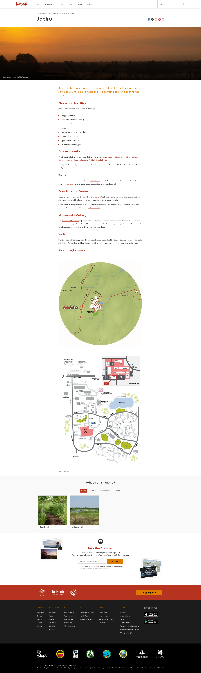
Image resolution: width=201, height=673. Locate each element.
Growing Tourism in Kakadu (129, 629)
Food (118, 491)
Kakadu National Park (21, 4)
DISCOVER (40, 608)
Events (51, 619)
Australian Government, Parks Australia (42, 592)
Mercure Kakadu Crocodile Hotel (120, 157)
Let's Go (115, 561)
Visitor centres (69, 626)
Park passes (68, 623)
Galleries (52, 626)
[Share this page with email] (163, 19)
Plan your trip (69, 612)
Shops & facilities (86, 619)
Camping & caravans (87, 612)
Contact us (123, 619)
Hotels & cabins (85, 616)
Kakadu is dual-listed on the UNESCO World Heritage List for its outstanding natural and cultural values (73, 592)
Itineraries (52, 623)
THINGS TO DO (54, 608)
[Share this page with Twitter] (152, 19)
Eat (81, 623)
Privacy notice (125, 633)
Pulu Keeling (123, 654)
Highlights (40, 612)
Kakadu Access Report (106, 619)
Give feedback (124, 623)
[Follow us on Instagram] (152, 608)
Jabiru (72, 13)
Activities (52, 612)
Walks (83, 491)
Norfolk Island (90, 654)
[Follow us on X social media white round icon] (149, 608)
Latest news (103, 612)
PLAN (66, 608)
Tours (51, 616)
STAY (81, 608)
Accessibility (124, 616)
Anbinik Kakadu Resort (98, 160)
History (39, 626)
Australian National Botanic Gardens (142, 654)
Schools (52, 629)
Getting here (68, 619)
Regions (64, 13)
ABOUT (122, 608)
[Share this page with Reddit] (156, 19)
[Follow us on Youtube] (155, 608)
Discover (56, 13)
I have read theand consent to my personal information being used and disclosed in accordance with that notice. (101, 567)
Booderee (75, 654)
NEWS (101, 608)
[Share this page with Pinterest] (159, 19)
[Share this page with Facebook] (149, 19)
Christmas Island (107, 654)
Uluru (60, 654)
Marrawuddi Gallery (70, 221)
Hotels (93, 491)
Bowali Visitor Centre (91, 197)
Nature (39, 619)
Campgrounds (105, 491)
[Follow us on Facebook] (145, 608)
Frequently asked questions (129, 626)
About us (123, 612)
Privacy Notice (93, 566)
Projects (102, 623)
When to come (69, 616)
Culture (39, 623)
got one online (94, 208)
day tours (70, 184)
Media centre (103, 616)
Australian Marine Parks (160, 654)
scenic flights (95, 181)
